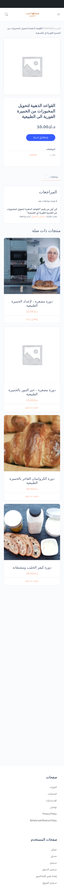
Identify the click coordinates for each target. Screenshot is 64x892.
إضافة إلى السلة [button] (32, 319)
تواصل (53, 807)
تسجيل (53, 863)
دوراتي (54, 849)
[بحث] (6, 14)
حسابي (54, 856)
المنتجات (52, 794)
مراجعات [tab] (52, 177)
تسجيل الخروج (50, 883)
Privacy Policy (50, 814)
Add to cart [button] (32, 407)
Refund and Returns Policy (43, 820)
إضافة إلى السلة (40, 137)
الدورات (53, 787)
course (47, 28)
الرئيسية (57, 28)
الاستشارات (51, 800)
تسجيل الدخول (38, 216)
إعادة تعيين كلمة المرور (46, 876)
